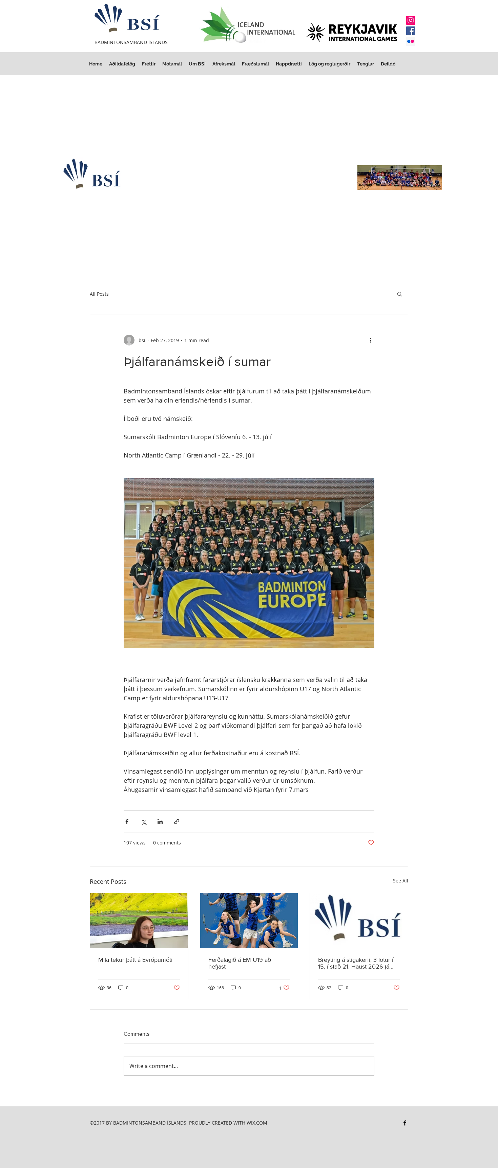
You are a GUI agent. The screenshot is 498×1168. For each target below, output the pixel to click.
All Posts (99, 294)
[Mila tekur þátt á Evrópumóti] (139, 920)
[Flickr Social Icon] (410, 41)
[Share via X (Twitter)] (143, 821)
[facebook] (404, 1123)
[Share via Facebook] (127, 821)
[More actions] (370, 340)
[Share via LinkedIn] (160, 821)
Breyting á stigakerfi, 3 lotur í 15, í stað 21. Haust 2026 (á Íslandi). (355, 963)
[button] (329, 64)
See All (400, 880)
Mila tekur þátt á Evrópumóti (135, 959)
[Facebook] (410, 30)
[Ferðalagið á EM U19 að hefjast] (249, 920)
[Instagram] (410, 20)
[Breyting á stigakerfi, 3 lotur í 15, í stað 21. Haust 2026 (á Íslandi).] (359, 920)
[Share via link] (176, 821)
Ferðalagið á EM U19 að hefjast (239, 963)
